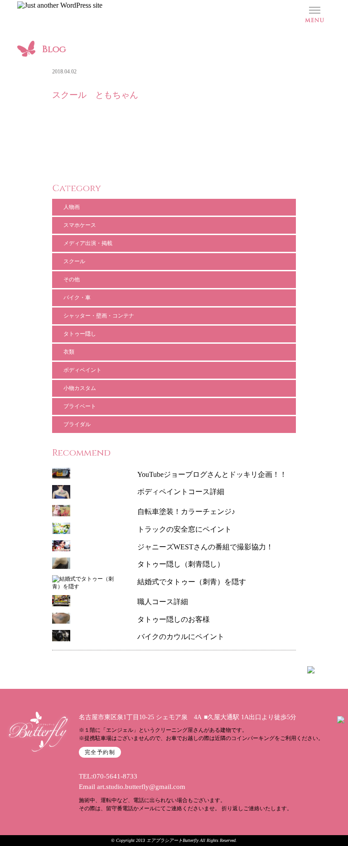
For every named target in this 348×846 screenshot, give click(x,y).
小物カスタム (79, 388)
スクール (74, 261)
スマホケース (79, 225)
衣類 (68, 352)
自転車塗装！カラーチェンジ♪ (186, 511)
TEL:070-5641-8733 (108, 776)
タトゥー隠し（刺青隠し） (180, 564)
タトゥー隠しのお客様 (173, 619)
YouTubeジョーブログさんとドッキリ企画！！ (212, 474)
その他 (71, 279)
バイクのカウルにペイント (180, 636)
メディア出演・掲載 (87, 243)
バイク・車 (77, 297)
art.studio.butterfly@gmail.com (141, 786)
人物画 (71, 207)
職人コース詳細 (162, 602)
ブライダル (77, 424)
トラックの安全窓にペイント (184, 529)
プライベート (79, 406)
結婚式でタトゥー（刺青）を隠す (191, 582)
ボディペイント (82, 370)
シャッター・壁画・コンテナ (98, 315)
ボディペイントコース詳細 (180, 491)
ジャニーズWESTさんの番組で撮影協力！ (205, 547)
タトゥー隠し (79, 334)
